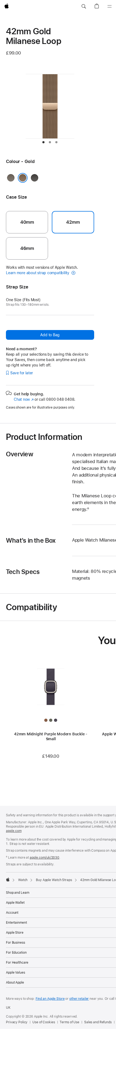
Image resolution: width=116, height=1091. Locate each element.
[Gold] (23, 178)
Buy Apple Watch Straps (54, 880)
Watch (23, 880)
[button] (83, 6)
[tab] (43, 142)
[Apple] (8, 879)
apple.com (14, 831)
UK (8, 1008)
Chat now (23, 399)
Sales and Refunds (98, 1022)
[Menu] (109, 6)
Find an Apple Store (50, 999)
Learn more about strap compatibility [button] (38, 273)
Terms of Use (69, 1022)
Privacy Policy (17, 1022)
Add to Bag (50, 335)
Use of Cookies (43, 1022)
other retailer (79, 999)
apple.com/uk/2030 (44, 857)
